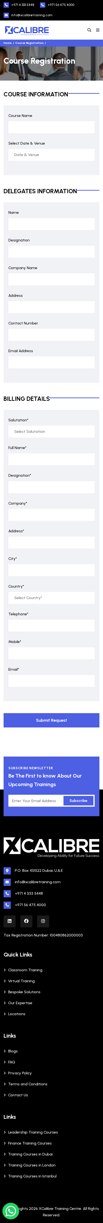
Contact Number (23, 323)
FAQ (11, 1062)
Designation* (19, 475)
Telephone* (18, 614)
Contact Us (18, 1095)
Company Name (22, 268)
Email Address (20, 351)
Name (13, 212)
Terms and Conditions (27, 1084)
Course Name (20, 115)
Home (8, 43)
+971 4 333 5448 (22, 5)
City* (12, 558)
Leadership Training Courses (33, 1132)
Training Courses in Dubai (30, 1154)
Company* (17, 503)
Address (15, 295)
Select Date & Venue (26, 143)
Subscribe (78, 800)
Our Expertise (20, 1003)
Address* (16, 531)
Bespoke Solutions (24, 992)
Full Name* (17, 447)
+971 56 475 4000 (61, 5)
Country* (16, 586)
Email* (13, 669)
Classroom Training (25, 970)
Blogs (13, 1051)
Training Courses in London (32, 1165)
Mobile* (14, 641)
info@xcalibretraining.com (31, 15)
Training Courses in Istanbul (32, 1176)
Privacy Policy (20, 1073)
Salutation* (18, 420)
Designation (19, 240)
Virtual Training (21, 981)
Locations (16, 1014)
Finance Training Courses (30, 1143)
